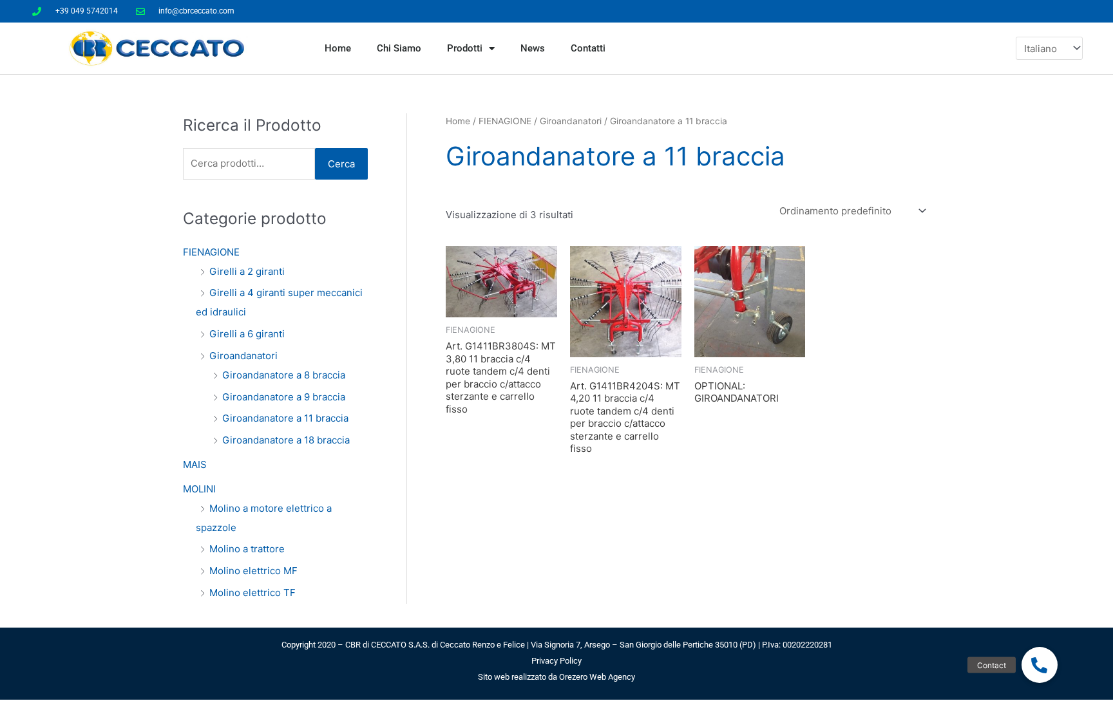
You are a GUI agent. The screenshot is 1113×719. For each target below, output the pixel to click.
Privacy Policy (556, 661)
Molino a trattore (247, 549)
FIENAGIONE (211, 252)
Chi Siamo (399, 48)
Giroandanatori (243, 356)
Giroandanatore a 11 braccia (285, 418)
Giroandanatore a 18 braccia (286, 440)
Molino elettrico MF (253, 571)
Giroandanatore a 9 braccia (283, 397)
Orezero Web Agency (597, 677)
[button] (1040, 665)
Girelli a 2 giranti (247, 271)
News (532, 48)
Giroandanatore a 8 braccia (283, 375)
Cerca (341, 164)
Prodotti (464, 48)
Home (338, 48)
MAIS (195, 464)
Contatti (588, 48)
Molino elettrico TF (252, 592)
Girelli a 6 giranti (247, 334)
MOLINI (199, 489)
